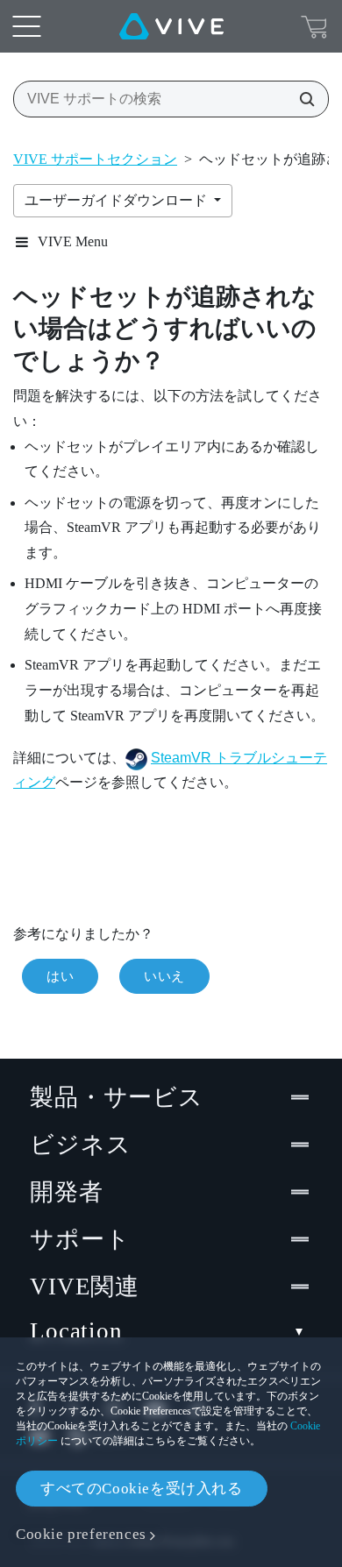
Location (76, 1331)
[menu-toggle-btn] (26, 26)
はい (60, 976)
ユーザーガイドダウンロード (117, 200)
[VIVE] (171, 26)
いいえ (164, 976)
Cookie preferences (81, 1534)
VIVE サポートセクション (95, 159)
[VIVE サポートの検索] (302, 99)
